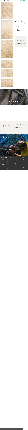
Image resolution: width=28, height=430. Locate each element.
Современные (3, 159)
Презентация (4, 153)
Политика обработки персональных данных (24, 166)
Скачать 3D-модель (18, 31)
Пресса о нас (24, 162)
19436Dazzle (16, 117)
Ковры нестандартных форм (8, 164)
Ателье (8, 162)
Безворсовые (3, 163)
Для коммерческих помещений (8, 160)
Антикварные (3, 164)
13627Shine (3, 117)
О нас (23, 159)
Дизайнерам (24, 161)
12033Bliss (10, 117)
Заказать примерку (5, 130)
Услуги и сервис (16, 163)
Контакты (24, 164)
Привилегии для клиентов (24, 163)
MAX (22, 44)
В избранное (17, 29)
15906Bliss (23, 117)
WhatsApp (19, 44)
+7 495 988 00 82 (20, 0)
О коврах (16, 159)
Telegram (21, 44)
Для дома (8, 161)
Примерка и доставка (16, 165)
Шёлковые (3, 162)
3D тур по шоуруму (16, 160)
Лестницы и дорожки (8, 165)
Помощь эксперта (18, 30)
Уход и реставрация (16, 166)
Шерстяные (3, 161)
